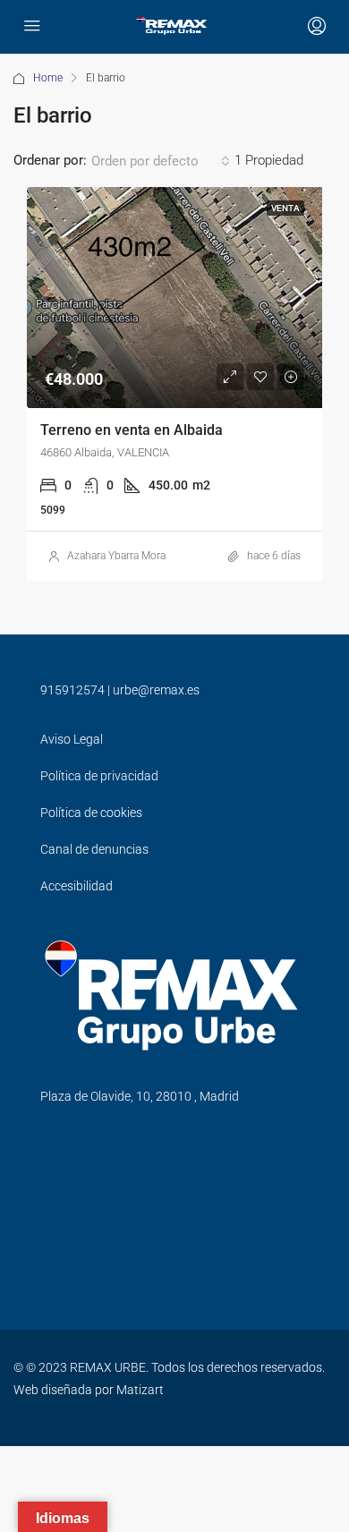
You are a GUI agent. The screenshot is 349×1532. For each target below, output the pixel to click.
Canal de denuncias (94, 849)
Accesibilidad (76, 886)
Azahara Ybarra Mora (116, 555)
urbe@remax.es (156, 690)
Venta (285, 208)
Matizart (140, 1390)
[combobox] (161, 161)
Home (48, 78)
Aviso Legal (71, 739)
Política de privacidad (99, 776)
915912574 (72, 690)
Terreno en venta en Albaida (131, 429)
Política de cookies (91, 812)
